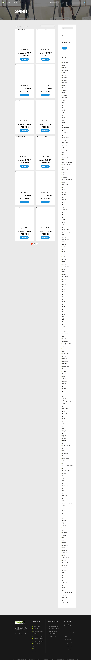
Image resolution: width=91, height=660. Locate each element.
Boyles (63, 117)
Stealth (63, 369)
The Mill (64, 331)
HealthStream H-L (66, 585)
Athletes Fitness (65, 475)
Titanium (64, 174)
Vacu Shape (64, 152)
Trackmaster (65, 425)
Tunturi (64, 527)
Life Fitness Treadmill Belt (38, 641)
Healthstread (65, 201)
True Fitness (65, 528)
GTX (63, 149)
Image (63, 441)
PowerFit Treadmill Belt (37, 643)
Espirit (63, 261)
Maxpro (64, 498)
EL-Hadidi (64, 194)
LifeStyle (64, 222)
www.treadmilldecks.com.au (33, 659)
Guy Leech (64, 150)
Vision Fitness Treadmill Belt (38, 640)
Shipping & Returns (36, 626)
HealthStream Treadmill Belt (38, 638)
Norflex (63, 468)
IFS (63, 159)
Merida (63, 380)
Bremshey (64, 495)
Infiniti (63, 577)
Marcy (63, 102)
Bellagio (64, 75)
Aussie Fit (64, 140)
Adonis (63, 78)
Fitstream (64, 107)
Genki (63, 115)
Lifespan (64, 580)
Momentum (64, 97)
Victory (63, 351)
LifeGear (64, 518)
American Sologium (66, 343)
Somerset (64, 219)
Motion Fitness (65, 487)
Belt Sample (65, 303)
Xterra (63, 346)
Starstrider (64, 90)
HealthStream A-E (66, 584)
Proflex (63, 306)
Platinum (64, 267)
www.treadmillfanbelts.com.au (71, 659)
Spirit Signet (24, 156)
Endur (63, 359)
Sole (63, 478)
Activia (63, 100)
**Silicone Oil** (65, 157)
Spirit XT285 (45, 49)
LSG (63, 395)
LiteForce (64, 430)
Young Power (65, 206)
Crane (63, 482)
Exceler (64, 196)
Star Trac (64, 567)
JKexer (63, 515)
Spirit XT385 (45, 228)
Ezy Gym (64, 314)
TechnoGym (65, 513)
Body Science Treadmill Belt (38, 636)
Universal (64, 456)
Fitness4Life (64, 145)
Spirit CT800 (45, 85)
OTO (63, 296)
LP (62, 187)
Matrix (63, 537)
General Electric (65, 353)
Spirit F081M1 (24, 121)
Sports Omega (65, 175)
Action (63, 508)
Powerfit (64, 274)
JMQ (63, 283)
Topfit (63, 172)
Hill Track (64, 433)
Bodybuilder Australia (67, 277)
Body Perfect (65, 453)
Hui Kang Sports (65, 358)
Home (16, 15)
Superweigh (65, 88)
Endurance (64, 483)
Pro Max (64, 73)
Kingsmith (64, 344)
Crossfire (64, 134)
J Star (63, 251)
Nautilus (64, 510)
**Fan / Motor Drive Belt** (67, 592)
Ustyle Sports (65, 237)
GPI (63, 540)
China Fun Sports (66, 445)
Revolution (64, 124)
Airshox (63, 114)
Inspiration (35, 651)
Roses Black (64, 308)
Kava (63, 281)
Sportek (64, 104)
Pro (63, 321)
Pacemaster (64, 349)
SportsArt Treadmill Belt (37, 645)
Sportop (64, 403)
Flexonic (64, 520)
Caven (63, 182)
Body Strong (65, 135)
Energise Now (65, 388)
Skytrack (64, 224)
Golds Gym (64, 553)
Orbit (63, 543)
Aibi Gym (64, 99)
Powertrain (64, 304)
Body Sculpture (65, 333)
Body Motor (64, 416)
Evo (63, 336)
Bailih (63, 170)
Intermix (64, 284)
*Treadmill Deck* (66, 232)
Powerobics (64, 77)
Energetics (64, 109)
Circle (63, 423)
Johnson (64, 535)
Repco (63, 555)
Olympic (64, 400)
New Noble (64, 298)
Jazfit (63, 547)
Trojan (63, 393)
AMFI (63, 139)
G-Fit (63, 147)
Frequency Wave (66, 105)
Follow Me (64, 381)
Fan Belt (64, 589)
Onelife (63, 326)
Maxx (63, 309)
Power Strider (65, 70)
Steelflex (64, 522)
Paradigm (64, 502)
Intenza (64, 406)
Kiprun (63, 191)
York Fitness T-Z (65, 557)
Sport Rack (64, 371)
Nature (63, 443)
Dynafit (63, 418)
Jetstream (64, 512)
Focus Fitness (65, 169)
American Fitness (65, 266)
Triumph (64, 385)
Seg (63, 375)
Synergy (64, 378)
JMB (63, 324)
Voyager (64, 246)
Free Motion (64, 569)
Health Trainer (65, 62)
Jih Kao (63, 252)
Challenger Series (66, 470)
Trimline (64, 507)
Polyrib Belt (64, 565)
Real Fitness (64, 247)
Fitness (63, 316)
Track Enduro (65, 209)
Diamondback (65, 410)
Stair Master (64, 435)
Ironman (64, 438)
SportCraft (64, 415)
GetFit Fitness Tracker (67, 164)
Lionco (63, 189)
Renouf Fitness (65, 229)
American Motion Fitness (67, 465)
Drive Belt (64, 590)
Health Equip (65, 142)
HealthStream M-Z (66, 575)
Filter (64, 48)
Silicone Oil (64, 167)
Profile (63, 517)
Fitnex (63, 242)
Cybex (63, 500)
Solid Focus (64, 436)
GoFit (63, 480)
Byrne (63, 119)
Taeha (63, 112)
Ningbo (63, 301)
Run (63, 234)
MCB (63, 311)
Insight (63, 472)
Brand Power (65, 339)
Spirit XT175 (24, 192)
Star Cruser (64, 110)
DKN (63, 154)
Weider (63, 364)
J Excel (63, 254)
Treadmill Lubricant (66, 165)
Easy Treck (64, 82)
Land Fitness (65, 276)
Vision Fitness (65, 595)
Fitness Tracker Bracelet (67, 162)
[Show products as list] (16, 26)
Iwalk (63, 241)
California (64, 120)
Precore (64, 542)
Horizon (64, 600)
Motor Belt (64, 587)
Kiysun (63, 212)
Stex (63, 450)
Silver (63, 63)
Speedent (64, 398)
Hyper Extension (65, 458)
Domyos (64, 129)
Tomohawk (64, 177)
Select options (24, 59)
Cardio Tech (64, 525)
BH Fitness (64, 550)
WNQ (63, 256)
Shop (20, 15)
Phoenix (64, 299)
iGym (63, 160)
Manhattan (64, 227)
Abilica (63, 204)
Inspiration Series (65, 83)
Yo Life (63, 221)
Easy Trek (64, 244)
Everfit (63, 461)
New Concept (65, 391)
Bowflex (64, 455)
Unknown (64, 85)
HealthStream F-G (66, 548)
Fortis (63, 122)
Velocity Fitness (65, 239)
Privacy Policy (35, 628)
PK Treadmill (65, 319)
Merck (63, 294)
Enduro (64, 259)
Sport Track (64, 426)
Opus (63, 376)
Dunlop (64, 383)
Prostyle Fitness (65, 366)
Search (63, 28)
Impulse (64, 488)
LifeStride (64, 440)
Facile (63, 125)
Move (63, 313)
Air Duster (64, 95)
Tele (63, 211)
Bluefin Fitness (65, 137)
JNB (63, 323)
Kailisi (63, 428)
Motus (63, 386)
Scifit (63, 226)
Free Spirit (64, 477)
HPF (63, 405)
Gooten (64, 329)
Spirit (63, 523)
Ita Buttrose (64, 192)
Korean (63, 249)
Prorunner (64, 413)
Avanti (63, 572)
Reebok (64, 560)
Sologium (64, 231)
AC (63, 257)
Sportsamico (65, 341)
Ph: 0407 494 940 (69, 646)
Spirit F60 (45, 121)
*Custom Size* (65, 473)
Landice (64, 431)
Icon (63, 94)
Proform (64, 599)
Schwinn (64, 390)
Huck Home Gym (66, 288)
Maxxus (64, 199)
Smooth (64, 421)
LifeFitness (64, 574)
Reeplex (64, 217)
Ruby (63, 197)
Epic (63, 538)
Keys (63, 318)
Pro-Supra (64, 363)
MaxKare (64, 271)
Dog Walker (64, 130)
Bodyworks (64, 80)
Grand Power (65, 492)
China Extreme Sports (67, 179)
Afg (63, 530)
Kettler (63, 396)
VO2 (63, 334)
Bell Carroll (64, 279)
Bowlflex (64, 87)
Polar (63, 269)
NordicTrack (64, 597)
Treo (63, 460)
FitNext (63, 65)
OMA (63, 463)
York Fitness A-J (65, 564)
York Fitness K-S (65, 582)
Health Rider (65, 562)
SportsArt (64, 594)
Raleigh (64, 180)
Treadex (64, 236)
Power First (64, 532)
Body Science (65, 545)
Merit (63, 490)
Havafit (63, 291)
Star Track (64, 67)
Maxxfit (63, 293)
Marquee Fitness (65, 262)
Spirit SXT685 (45, 156)
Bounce (64, 338)
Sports (63, 216)
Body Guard (65, 420)
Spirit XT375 (24, 228)
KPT (63, 214)
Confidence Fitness (66, 485)
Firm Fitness (64, 202)
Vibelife (63, 68)
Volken (63, 207)
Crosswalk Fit (65, 132)
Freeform (64, 411)
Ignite (63, 286)
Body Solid (64, 373)
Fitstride (64, 497)
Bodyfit (63, 368)
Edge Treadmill (65, 127)
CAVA (63, 92)
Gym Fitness (64, 354)
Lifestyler (64, 272)
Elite (63, 558)
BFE (63, 328)
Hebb (63, 289)
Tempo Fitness (65, 552)
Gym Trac (64, 264)
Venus (63, 72)
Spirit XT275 (24, 85)
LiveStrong (64, 533)
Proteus (64, 579)
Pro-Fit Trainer (65, 184)
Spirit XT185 (45, 192)
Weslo (63, 493)
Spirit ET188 (24, 49)
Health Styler (65, 356)
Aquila (63, 348)
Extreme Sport (65, 144)
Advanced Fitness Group (67, 401)
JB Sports (64, 60)
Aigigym (64, 155)
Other (63, 451)
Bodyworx (64, 570)
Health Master (65, 408)
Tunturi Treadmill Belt (37, 650)
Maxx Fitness (65, 361)
